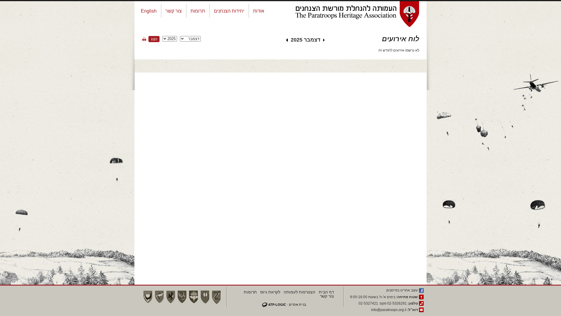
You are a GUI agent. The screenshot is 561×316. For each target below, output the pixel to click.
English (149, 10)
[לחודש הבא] (287, 40)
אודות (258, 10)
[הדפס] (144, 39)
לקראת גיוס (270, 292)
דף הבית (326, 292)
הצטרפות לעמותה (299, 292)
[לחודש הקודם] (324, 40)
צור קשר (173, 10)
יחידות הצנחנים (229, 10)
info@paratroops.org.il (388, 310)
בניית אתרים (297, 304)
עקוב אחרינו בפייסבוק (402, 290)
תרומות (198, 10)
